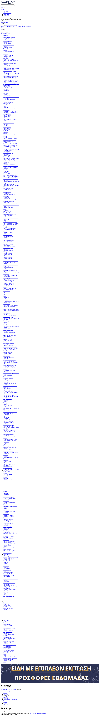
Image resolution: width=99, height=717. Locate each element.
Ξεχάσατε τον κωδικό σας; (11, 25)
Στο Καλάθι (3, 33)
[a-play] (8, 3)
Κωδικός (3, 25)
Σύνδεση (3, 22)
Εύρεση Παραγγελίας (6, 19)
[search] (14, 5)
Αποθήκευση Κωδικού (7, 28)
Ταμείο (7, 33)
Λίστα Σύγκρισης (7, 13)
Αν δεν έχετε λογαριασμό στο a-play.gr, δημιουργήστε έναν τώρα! (16, 26)
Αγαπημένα (6, 15)
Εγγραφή (7, 22)
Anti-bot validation (5, 20)
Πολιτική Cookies (41, 713)
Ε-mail (2, 23)
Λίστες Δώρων (6, 14)
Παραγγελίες (6, 11)
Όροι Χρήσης (33, 713)
